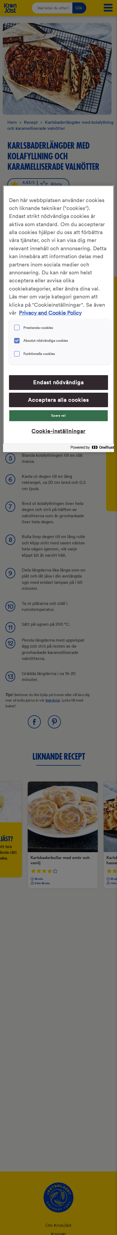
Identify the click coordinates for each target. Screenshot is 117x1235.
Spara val (58, 415)
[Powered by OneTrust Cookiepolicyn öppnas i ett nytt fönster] (90, 448)
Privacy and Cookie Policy (50, 312)
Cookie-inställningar (59, 431)
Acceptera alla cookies (58, 400)
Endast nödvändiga (58, 382)
